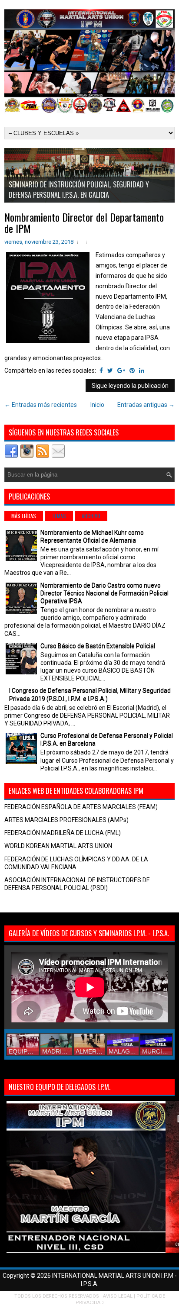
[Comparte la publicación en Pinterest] (132, 370)
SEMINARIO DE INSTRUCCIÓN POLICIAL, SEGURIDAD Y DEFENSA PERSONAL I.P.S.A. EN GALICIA (79, 189)
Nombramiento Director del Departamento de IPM (84, 222)
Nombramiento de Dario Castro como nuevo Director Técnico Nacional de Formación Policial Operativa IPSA (104, 593)
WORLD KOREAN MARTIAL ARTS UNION (58, 845)
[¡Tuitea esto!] (110, 370)
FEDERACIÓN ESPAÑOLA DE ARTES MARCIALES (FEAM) (81, 806)
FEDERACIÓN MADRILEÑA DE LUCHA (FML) (62, 832)
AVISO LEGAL (118, 1296)
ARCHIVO (91, 515)
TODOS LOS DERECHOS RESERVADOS (56, 1296)
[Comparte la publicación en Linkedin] (141, 370)
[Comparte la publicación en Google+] (121, 370)
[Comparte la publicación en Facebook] (101, 370)
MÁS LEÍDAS (23, 515)
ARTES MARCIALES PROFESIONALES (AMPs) (66, 819)
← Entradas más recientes (40, 404)
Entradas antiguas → (146, 404)
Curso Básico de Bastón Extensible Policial (97, 645)
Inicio (97, 404)
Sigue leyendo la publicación (130, 385)
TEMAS (59, 515)
